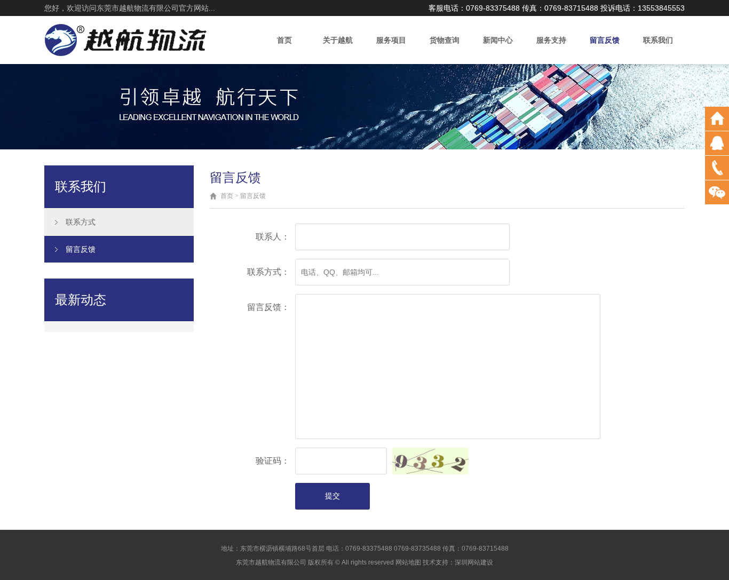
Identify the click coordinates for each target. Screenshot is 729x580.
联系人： (273, 236)
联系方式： (268, 271)
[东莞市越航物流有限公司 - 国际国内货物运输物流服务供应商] (126, 39)
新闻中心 (498, 40)
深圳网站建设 (474, 562)
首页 (284, 40)
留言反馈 (605, 40)
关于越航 (338, 40)
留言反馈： (268, 307)
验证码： (273, 460)
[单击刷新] (430, 461)
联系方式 (81, 222)
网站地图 (408, 562)
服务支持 (551, 40)
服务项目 (391, 40)
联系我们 (658, 40)
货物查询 (444, 40)
